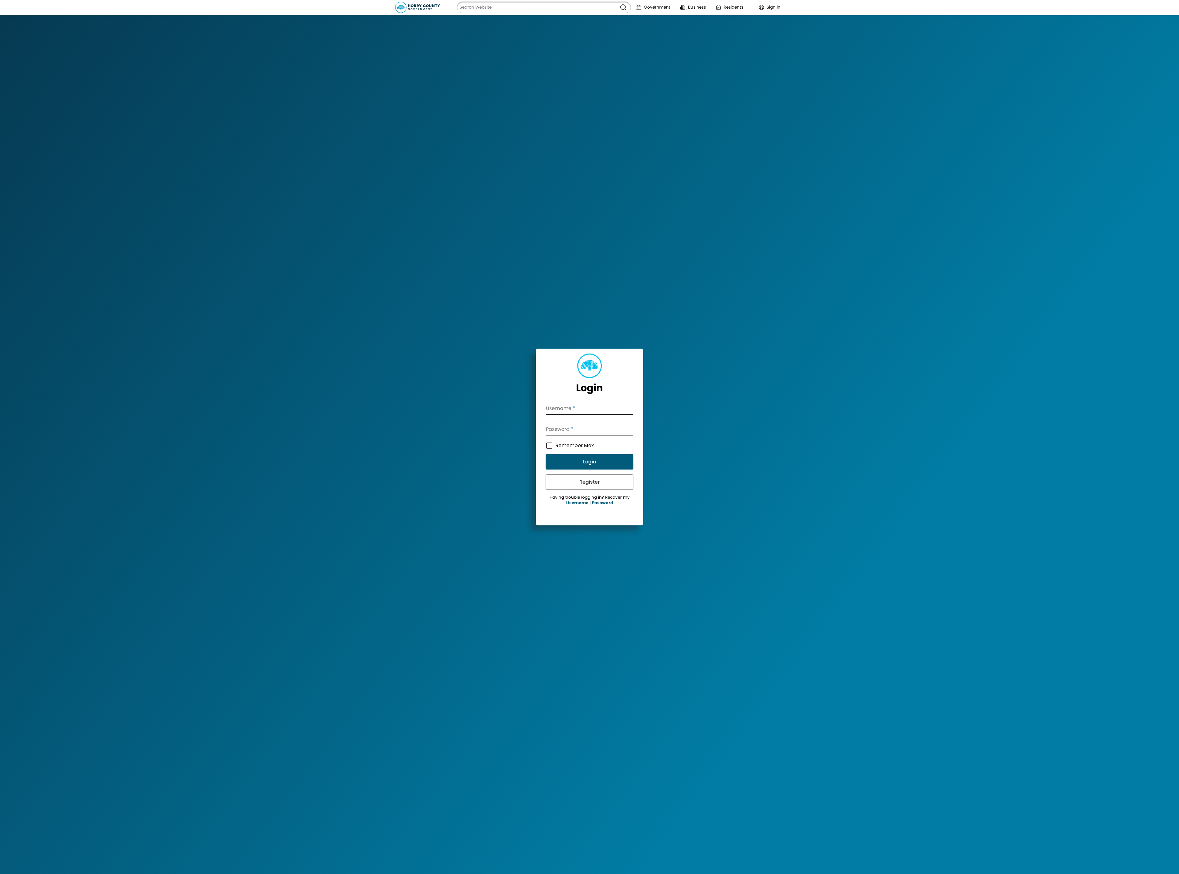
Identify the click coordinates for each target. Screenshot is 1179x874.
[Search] (623, 7)
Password (602, 503)
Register (589, 481)
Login (589, 461)
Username (577, 503)
